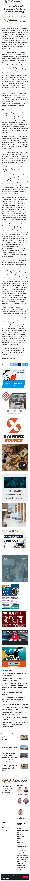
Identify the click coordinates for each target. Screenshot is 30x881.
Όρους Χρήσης (7, 878)
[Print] (17, 16)
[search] (24, 1)
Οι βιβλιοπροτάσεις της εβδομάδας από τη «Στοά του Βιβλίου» (10, 737)
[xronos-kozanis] (12, 1)
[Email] (12, 16)
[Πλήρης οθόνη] (26, 643)
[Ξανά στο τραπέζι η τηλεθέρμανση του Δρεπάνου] (24, 747)
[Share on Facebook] (7, 16)
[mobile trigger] (3, 1)
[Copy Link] (15, 16)
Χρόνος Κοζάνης (13, 20)
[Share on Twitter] (10, 16)
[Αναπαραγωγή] (3, 643)
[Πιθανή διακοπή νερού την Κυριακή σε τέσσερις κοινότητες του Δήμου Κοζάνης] (24, 766)
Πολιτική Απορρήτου (14, 877)
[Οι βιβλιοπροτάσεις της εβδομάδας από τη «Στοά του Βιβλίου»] (24, 737)
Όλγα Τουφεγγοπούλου (21, 818)
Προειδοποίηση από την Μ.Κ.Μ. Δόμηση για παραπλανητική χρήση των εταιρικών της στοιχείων (13, 699)
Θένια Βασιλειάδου (20, 806)
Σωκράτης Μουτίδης (26, 795)
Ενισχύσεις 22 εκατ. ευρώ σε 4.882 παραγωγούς (15, 704)
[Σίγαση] (24, 643)
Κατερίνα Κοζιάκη (26, 806)
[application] (15, 637)
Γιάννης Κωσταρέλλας (20, 795)
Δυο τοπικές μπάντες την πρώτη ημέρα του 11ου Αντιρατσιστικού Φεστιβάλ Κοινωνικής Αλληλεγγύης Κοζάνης (15, 724)
